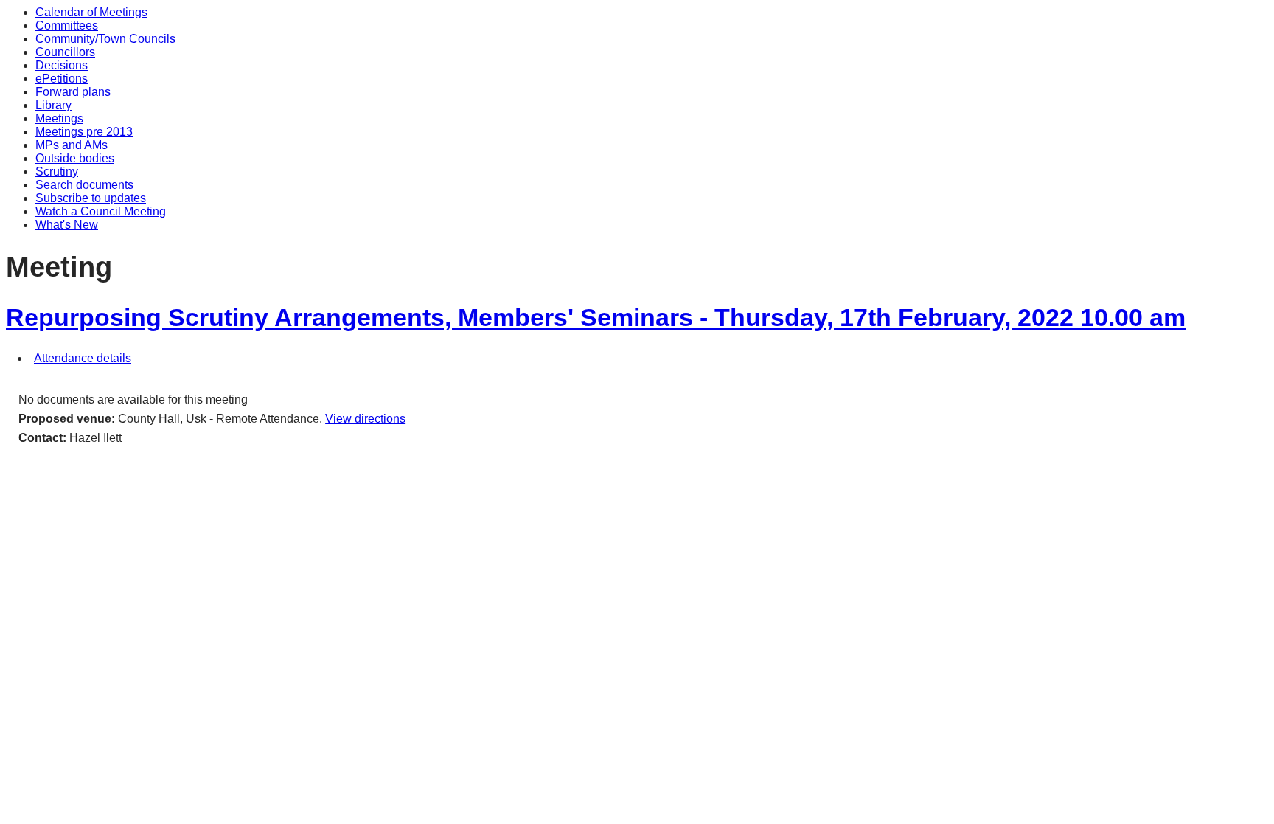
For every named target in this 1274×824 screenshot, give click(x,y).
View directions (365, 418)
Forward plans (73, 92)
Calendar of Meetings (91, 12)
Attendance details (82, 358)
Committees (66, 25)
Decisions (61, 65)
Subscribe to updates (90, 198)
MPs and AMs (71, 145)
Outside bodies (74, 158)
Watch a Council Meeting (100, 211)
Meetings (59, 118)
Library (53, 105)
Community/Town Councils (105, 38)
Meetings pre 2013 (84, 131)
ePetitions (61, 78)
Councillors (65, 52)
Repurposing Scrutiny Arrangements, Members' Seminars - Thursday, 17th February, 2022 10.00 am (596, 317)
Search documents (84, 185)
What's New (66, 224)
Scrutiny (56, 171)
